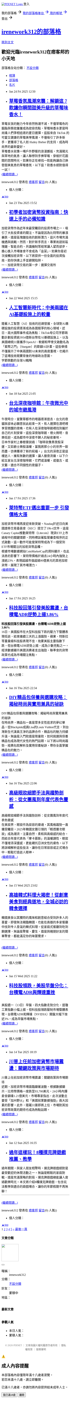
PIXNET (17, 1345)
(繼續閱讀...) (10, 174)
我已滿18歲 (9, 1395)
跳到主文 (8, 42)
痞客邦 (33, 182)
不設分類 (33, 68)
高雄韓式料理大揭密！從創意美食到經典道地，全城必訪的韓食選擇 (38, 901)
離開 (21, 1395)
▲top (5, 196)
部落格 (13, 80)
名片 (12, 84)
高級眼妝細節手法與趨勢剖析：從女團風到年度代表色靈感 (38, 799)
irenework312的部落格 (31, 31)
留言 (42, 182)
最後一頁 (21, 1229)
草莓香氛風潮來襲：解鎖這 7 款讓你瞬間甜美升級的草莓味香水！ (38, 108)
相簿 (12, 75)
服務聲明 (41, 1349)
